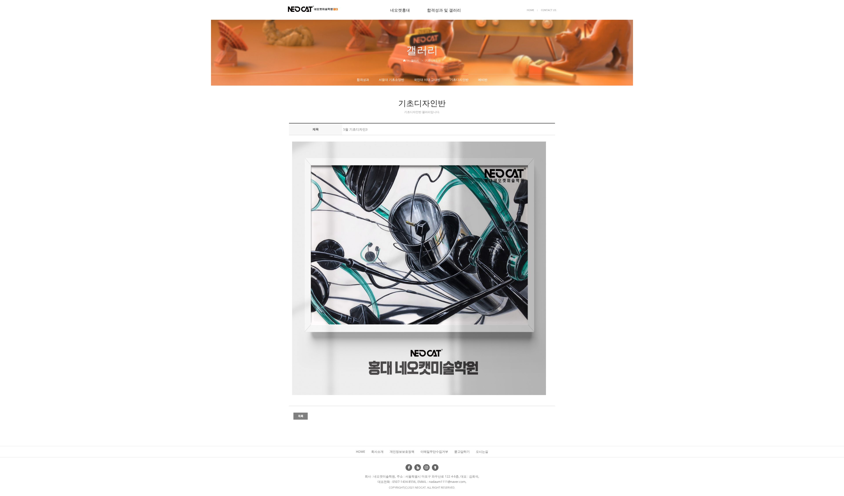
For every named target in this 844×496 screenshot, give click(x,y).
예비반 (482, 79)
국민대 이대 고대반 (427, 79)
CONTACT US (548, 10)
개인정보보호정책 (402, 451)
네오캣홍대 (400, 10)
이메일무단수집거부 (434, 451)
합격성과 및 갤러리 (444, 10)
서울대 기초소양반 (391, 79)
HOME (530, 10)
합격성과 (363, 79)
